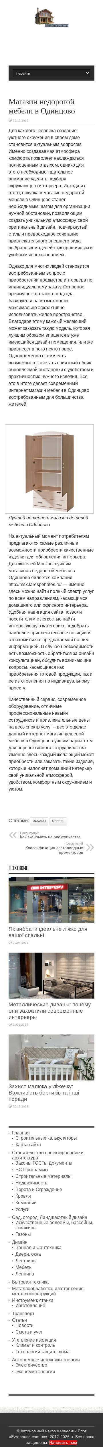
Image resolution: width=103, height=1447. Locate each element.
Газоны (23, 1234)
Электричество (31, 1365)
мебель (58, 821)
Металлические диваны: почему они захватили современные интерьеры (50, 1010)
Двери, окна (28, 1254)
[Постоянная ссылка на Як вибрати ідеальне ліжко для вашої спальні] (51, 921)
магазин (39, 821)
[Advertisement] (54, 44)
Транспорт (23, 1313)
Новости (24, 1325)
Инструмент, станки (32, 1300)
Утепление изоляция (34, 1340)
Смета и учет (29, 1332)
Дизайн (19, 1242)
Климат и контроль (35, 1345)
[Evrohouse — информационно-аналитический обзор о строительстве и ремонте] (51, 23)
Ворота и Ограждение (38, 1189)
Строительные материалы (43, 1176)
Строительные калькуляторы (46, 1138)
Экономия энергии (35, 1371)
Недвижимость (31, 1182)
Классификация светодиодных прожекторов (54, 848)
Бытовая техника (30, 1282)
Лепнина (24, 1273)
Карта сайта (28, 1144)
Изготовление (30, 1305)
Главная (21, 1132)
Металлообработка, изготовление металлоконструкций (48, 1291)
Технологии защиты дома (42, 1351)
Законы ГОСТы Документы (43, 1163)
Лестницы (26, 1260)
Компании (26, 1202)
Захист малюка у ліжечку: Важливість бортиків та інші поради (44, 1092)
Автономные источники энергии (46, 1359)
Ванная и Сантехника (38, 1247)
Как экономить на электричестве (50, 835)
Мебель (23, 1267)
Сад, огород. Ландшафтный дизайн (49, 1217)
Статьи (19, 1320)
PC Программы (31, 1169)
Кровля (23, 1196)
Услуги (22, 1209)
